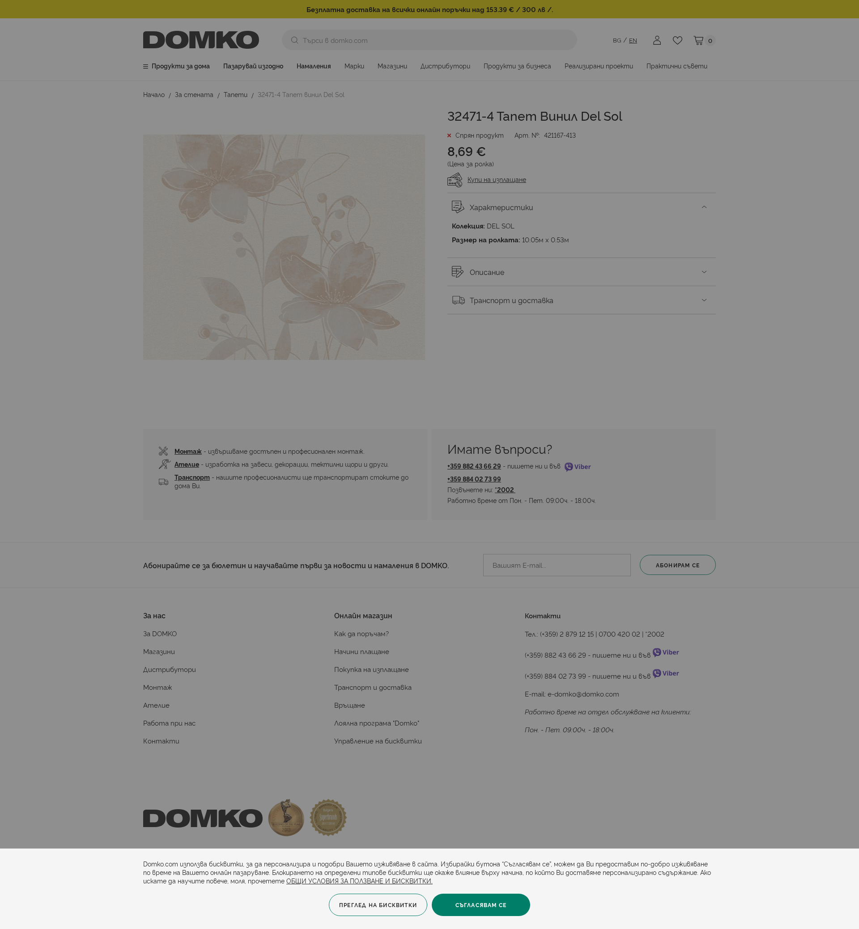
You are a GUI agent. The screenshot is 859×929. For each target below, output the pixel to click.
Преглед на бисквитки (378, 904)
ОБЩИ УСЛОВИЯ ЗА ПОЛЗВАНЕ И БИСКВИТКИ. (359, 880)
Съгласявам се (481, 904)
